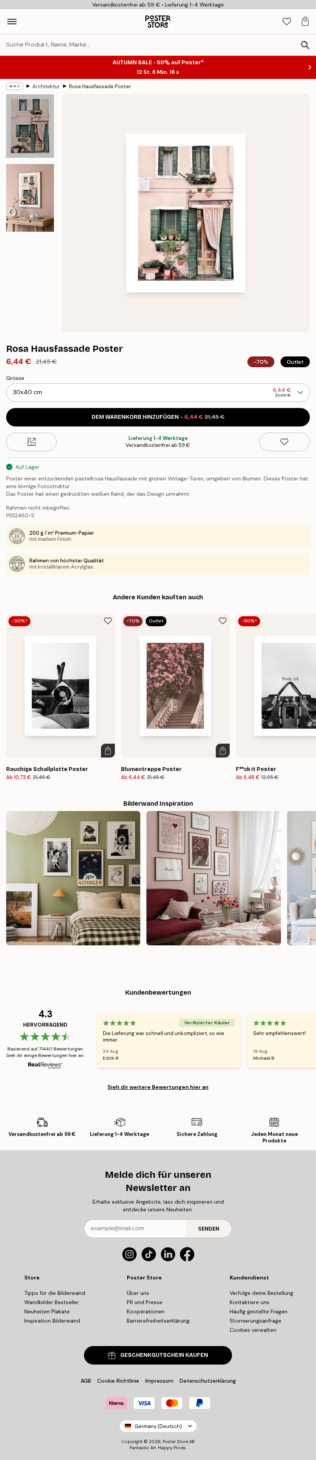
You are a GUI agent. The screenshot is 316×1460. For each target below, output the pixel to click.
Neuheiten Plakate (47, 1311)
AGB (86, 1380)
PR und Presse (144, 1302)
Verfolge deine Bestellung (261, 1292)
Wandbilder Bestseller (51, 1302)
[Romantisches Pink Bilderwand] (213, 878)
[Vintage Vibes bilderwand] (73, 878)
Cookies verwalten (253, 1329)
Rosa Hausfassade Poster (100, 86)
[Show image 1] (30, 126)
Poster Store (175, 1441)
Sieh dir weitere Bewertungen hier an (158, 1087)
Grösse (15, 378)
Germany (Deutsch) (158, 1426)
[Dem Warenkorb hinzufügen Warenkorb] (108, 751)
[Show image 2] (30, 198)
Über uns (138, 1292)
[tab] (286, 22)
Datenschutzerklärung (208, 1380)
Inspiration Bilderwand (52, 1320)
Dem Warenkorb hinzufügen (158, 417)
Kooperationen (146, 1311)
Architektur (46, 86)
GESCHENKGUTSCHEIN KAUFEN (164, 1355)
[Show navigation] (12, 21)
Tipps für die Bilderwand (54, 1292)
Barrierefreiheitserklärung (158, 1320)
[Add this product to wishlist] (284, 442)
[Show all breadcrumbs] (14, 86)
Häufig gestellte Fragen (258, 1311)
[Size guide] (31, 442)
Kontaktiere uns (249, 1302)
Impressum (159, 1380)
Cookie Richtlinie (118, 1380)
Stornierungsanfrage (255, 1320)
